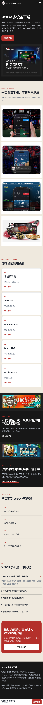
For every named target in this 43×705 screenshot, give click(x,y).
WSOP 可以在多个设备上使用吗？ (16, 576)
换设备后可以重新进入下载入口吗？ (16, 612)
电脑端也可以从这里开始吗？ (14, 598)
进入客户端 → (7, 436)
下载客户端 (8, 38)
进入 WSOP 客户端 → (10, 481)
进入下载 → (8, 287)
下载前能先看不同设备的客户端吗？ (16, 605)
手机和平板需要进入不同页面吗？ (15, 591)
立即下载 (36, 702)
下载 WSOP (21, 647)
